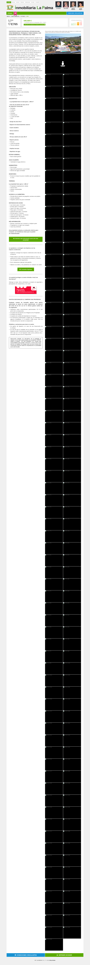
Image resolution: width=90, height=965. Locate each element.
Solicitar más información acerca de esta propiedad (26, 239)
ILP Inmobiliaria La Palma (30, 7)
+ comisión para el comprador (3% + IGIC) (35, 22)
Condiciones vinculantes (74, 13)
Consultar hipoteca (26, 269)
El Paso (23, 16)
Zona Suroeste (15, 16)
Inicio (8, 16)
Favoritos (15, 13)
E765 (27, 16)
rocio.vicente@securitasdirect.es (25, 292)
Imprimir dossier (64, 955)
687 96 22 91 (21, 290)
